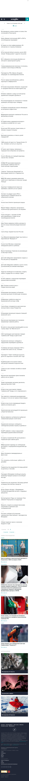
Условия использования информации (8, 774)
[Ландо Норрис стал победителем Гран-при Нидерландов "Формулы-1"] (14, 641)
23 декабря (5, 532)
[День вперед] (24, 23)
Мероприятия (11, 726)
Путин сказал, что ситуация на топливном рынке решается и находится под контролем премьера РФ (13, 617)
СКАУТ (2, 754)
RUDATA (2, 762)
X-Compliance (3, 753)
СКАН (2, 761)
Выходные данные (5, 775)
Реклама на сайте (4, 726)
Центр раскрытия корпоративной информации (9, 764)
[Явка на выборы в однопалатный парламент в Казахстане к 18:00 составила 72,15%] (14, 556)
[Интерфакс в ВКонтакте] (6, 767)
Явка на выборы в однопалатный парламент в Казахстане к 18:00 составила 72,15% (14, 559)
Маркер (2, 755)
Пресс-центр (16, 724)
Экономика (4, 564)
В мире (2, 538)
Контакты (3, 724)
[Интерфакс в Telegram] (4, 767)
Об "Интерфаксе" (9, 724)
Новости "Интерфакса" (5, 760)
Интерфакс (14, 19)
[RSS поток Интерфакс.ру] (8, 767)
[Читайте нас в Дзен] (2, 767)
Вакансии (21, 724)
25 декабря (12, 532)
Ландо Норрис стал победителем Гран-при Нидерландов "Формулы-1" (13, 644)
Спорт (2, 623)
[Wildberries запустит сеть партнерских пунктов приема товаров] (14, 583)
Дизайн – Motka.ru (4, 777)
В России (3, 595)
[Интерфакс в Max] (10, 767)
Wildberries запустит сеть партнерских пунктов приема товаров (14, 587)
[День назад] (4, 23)
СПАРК (2, 751)
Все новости (4, 562)
